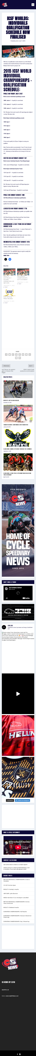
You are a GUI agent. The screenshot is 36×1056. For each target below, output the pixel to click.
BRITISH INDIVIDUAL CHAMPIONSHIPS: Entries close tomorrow (16, 902)
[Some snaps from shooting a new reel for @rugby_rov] (18, 652)
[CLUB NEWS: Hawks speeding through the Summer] (18, 438)
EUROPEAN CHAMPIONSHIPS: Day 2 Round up (16, 921)
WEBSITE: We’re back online (11, 400)
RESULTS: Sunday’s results (11, 889)
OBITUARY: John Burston (11, 893)
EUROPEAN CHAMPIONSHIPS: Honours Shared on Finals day (17, 916)
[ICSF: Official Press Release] (10, 292)
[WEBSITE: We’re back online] (18, 389)
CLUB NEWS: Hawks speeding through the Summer (18, 449)
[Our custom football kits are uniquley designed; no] (18, 693)
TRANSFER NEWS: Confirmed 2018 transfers (16, 425)
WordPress (26, 1052)
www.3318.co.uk (5, 989)
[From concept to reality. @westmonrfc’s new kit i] (18, 777)
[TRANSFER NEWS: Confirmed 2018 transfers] (18, 413)
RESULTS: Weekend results (11, 907)
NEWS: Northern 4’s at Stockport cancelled (16, 897)
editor (17, 41)
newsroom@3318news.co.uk (21, 867)
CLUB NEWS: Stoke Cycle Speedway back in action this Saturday (17, 474)
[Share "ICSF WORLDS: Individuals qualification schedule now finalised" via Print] (19, 358)
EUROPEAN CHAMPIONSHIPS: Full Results (15, 911)
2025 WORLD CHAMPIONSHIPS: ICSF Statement (22, 277)
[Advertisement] (18, 324)
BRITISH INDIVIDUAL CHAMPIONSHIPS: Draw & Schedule (17, 880)
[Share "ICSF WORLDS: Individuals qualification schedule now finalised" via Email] (16, 358)
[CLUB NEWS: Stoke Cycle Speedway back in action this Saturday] (18, 462)
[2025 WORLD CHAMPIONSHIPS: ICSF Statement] (23, 271)
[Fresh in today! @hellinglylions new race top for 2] (18, 735)
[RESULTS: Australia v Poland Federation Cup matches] (10, 271)
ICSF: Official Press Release (8, 297)
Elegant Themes (16, 1052)
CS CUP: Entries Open (10, 885)
